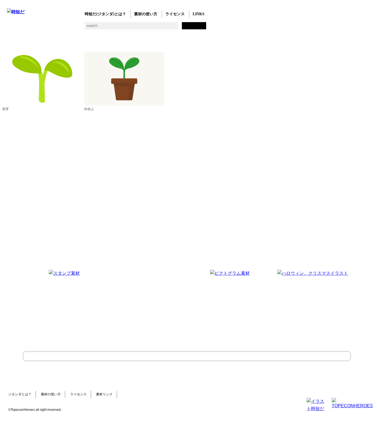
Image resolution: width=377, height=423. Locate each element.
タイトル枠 (120, 27)
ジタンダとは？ (19, 394)
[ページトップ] (186, 356)
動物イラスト (76, 27)
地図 (142, 27)
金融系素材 (32, 27)
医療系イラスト (54, 27)
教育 (65, 27)
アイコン (164, 27)
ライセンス (175, 14)
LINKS (199, 14)
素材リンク (104, 394)
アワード (109, 27)
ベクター (175, 27)
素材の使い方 (145, 14)
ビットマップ (187, 27)
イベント (153, 27)
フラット (198, 27)
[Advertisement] (147, 304)
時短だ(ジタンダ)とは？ (105, 14)
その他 (209, 27)
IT (43, 27)
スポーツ (131, 27)
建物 (98, 27)
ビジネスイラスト (21, 27)
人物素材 (10, 27)
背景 (87, 27)
